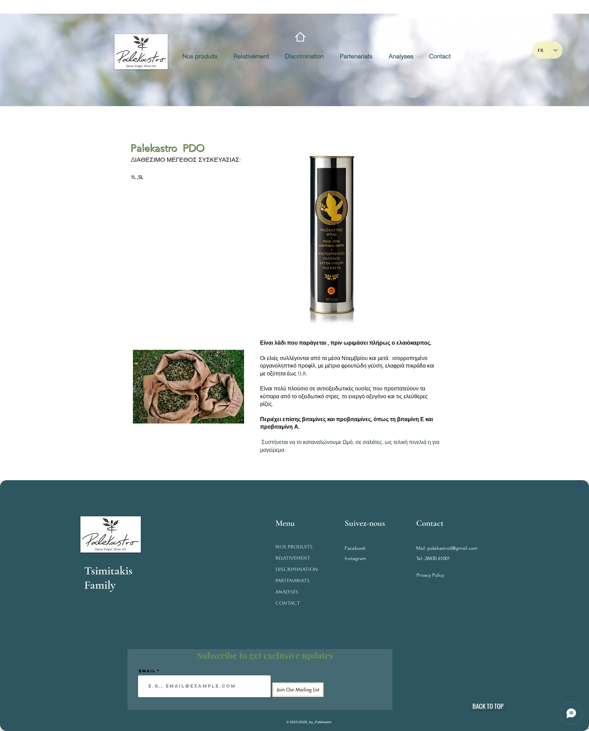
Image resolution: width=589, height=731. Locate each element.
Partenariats (292, 580)
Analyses (286, 591)
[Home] (300, 36)
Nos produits (294, 546)
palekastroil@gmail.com (452, 548)
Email (147, 671)
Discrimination (296, 569)
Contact (287, 603)
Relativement (292, 558)
